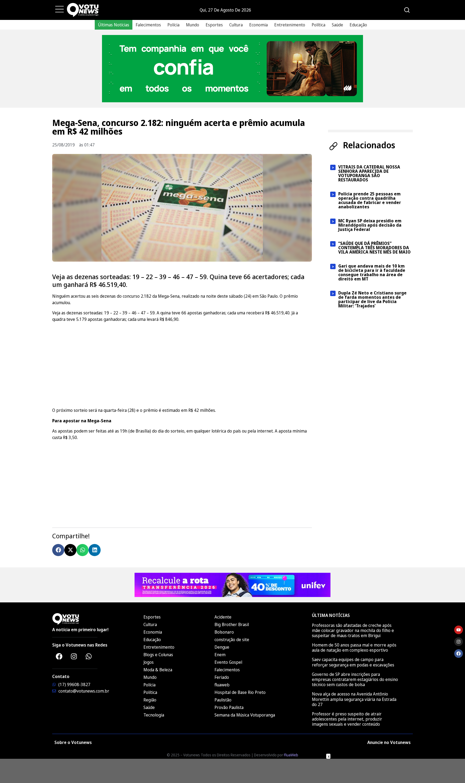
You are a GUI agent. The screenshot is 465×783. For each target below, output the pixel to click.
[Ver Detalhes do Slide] (232, 68)
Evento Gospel (228, 662)
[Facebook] (59, 656)
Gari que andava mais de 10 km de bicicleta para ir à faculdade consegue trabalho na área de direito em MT (371, 272)
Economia (258, 25)
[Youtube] (458, 630)
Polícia (173, 25)
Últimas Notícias (113, 25)
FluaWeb (291, 754)
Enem (220, 655)
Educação (358, 25)
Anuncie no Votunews (389, 742)
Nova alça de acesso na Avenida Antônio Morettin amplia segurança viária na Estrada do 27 (354, 699)
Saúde (337, 25)
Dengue (221, 647)
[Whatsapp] (88, 656)
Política (318, 25)
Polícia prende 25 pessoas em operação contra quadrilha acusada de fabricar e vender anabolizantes (369, 200)
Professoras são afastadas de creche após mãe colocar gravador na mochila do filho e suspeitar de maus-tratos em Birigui (353, 630)
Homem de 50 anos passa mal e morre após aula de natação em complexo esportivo (354, 647)
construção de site (231, 639)
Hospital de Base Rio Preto (240, 692)
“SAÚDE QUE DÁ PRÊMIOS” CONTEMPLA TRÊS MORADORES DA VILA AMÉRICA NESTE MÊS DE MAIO (374, 247)
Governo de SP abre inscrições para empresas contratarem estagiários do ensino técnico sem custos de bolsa (355, 679)
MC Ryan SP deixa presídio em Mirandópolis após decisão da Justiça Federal (369, 225)
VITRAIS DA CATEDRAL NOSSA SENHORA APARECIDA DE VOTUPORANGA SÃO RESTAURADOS (369, 173)
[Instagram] (73, 656)
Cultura (236, 25)
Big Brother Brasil (231, 624)
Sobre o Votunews (73, 742)
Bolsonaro (224, 632)
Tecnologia (153, 715)
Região (149, 700)
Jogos (148, 662)
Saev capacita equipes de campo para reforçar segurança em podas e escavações (353, 662)
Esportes (214, 25)
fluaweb (222, 685)
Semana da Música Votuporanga (244, 715)
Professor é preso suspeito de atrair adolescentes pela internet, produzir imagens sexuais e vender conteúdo (347, 719)
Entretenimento (289, 25)
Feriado (221, 677)
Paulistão (222, 700)
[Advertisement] (182, 364)
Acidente (222, 617)
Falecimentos (148, 25)
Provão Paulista (229, 707)
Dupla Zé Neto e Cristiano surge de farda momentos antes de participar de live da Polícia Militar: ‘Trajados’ (372, 299)
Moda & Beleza (157, 670)
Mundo (192, 25)
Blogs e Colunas (158, 655)
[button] (58, 550)
